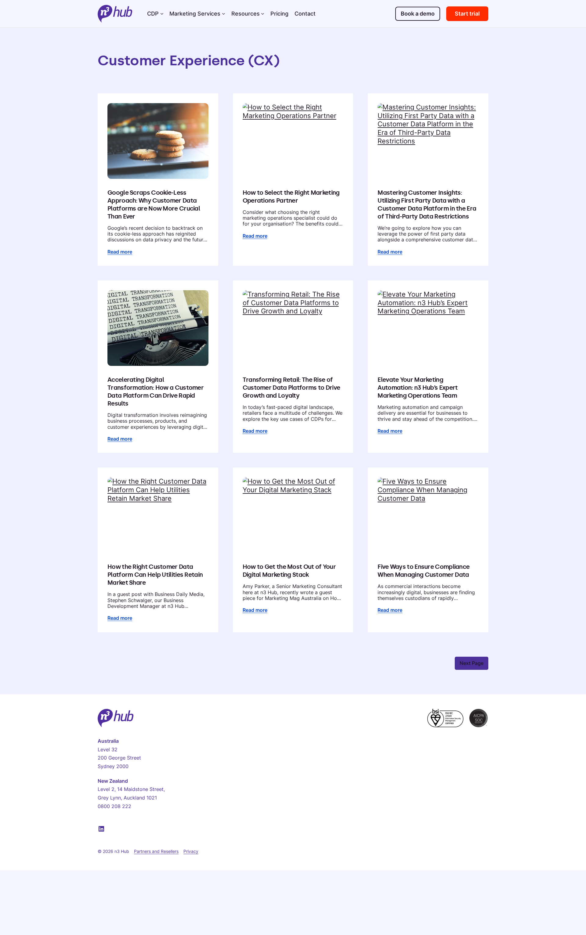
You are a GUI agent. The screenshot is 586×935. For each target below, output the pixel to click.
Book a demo (418, 13)
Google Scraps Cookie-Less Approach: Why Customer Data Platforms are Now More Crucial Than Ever (153, 204)
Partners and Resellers (156, 851)
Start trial (467, 13)
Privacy (190, 851)
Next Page (471, 663)
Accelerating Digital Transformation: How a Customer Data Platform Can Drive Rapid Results (155, 391)
